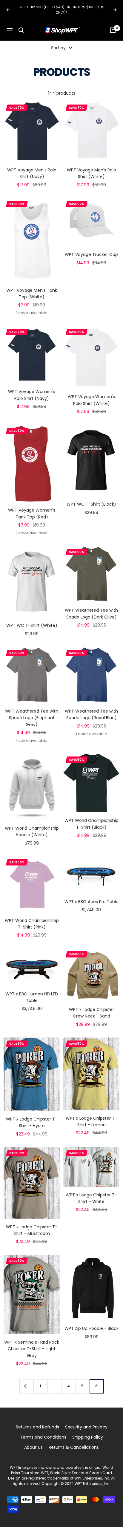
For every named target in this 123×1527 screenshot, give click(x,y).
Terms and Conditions (43, 1437)
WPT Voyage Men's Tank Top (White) (31, 293)
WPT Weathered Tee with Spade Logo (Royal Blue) (91, 714)
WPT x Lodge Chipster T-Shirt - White (91, 1198)
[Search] (21, 30)
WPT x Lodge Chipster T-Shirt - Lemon (91, 1121)
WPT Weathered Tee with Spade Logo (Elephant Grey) (31, 718)
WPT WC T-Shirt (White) (31, 625)
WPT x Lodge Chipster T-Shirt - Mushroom (31, 1230)
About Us (33, 1447)
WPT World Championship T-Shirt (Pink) (32, 923)
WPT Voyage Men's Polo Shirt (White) (91, 173)
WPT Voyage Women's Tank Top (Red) (31, 513)
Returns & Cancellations (74, 1447)
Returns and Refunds (37, 1427)
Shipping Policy (87, 1437)
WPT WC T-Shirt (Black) (91, 504)
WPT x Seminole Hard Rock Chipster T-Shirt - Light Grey (31, 1349)
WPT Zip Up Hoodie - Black (91, 1328)
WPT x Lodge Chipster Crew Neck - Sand (91, 1012)
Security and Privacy (86, 1427)
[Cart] (113, 30)
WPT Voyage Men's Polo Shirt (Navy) (31, 173)
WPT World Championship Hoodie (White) (32, 831)
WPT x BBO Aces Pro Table (91, 902)
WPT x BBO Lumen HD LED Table (31, 997)
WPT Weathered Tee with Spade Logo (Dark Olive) (91, 613)
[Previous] (26, 1386)
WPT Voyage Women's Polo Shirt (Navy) (31, 395)
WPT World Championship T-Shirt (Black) (91, 823)
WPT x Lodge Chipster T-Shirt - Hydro (31, 1122)
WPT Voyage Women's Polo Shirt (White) (91, 400)
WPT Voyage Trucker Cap (91, 254)
